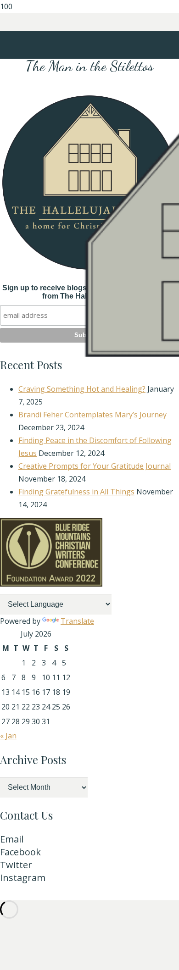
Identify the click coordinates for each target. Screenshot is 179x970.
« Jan (8, 736)
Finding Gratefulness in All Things (76, 492)
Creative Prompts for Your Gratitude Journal (94, 466)
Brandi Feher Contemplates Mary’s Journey (92, 415)
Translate (77, 621)
